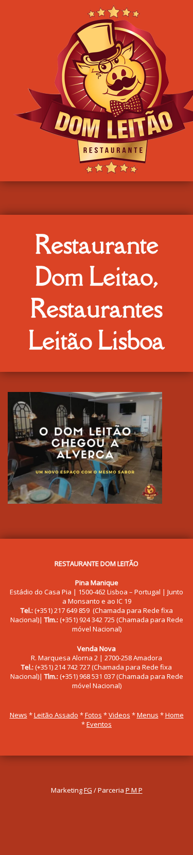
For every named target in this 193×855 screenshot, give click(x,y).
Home (174, 715)
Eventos (99, 724)
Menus (148, 715)
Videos (119, 715)
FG (88, 790)
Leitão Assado (56, 715)
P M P (134, 790)
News (18, 715)
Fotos (93, 715)
